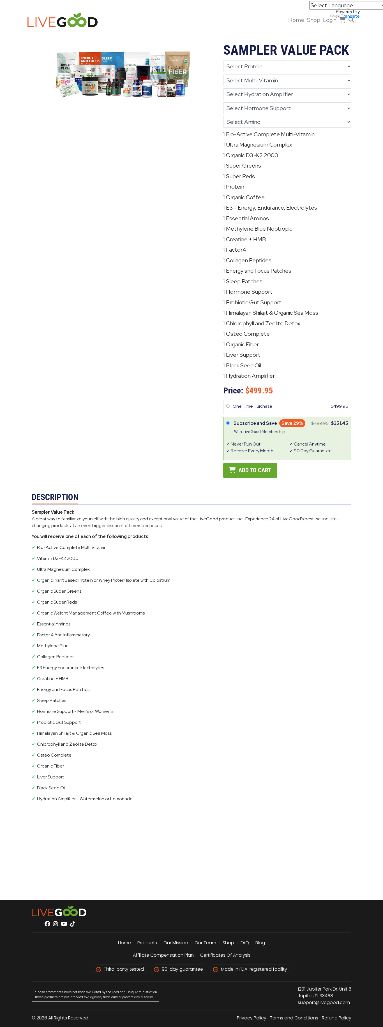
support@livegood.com (324, 1002)
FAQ (245, 943)
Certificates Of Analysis (225, 955)
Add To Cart (254, 470)
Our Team (206, 943)
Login (329, 20)
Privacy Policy (251, 1018)
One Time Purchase (252, 406)
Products (147, 943)
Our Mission (175, 943)
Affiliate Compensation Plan (163, 955)
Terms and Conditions (294, 1018)
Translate (350, 16)
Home (296, 20)
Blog (260, 943)
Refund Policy (336, 1018)
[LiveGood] (66, 20)
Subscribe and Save (255, 423)
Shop (313, 20)
